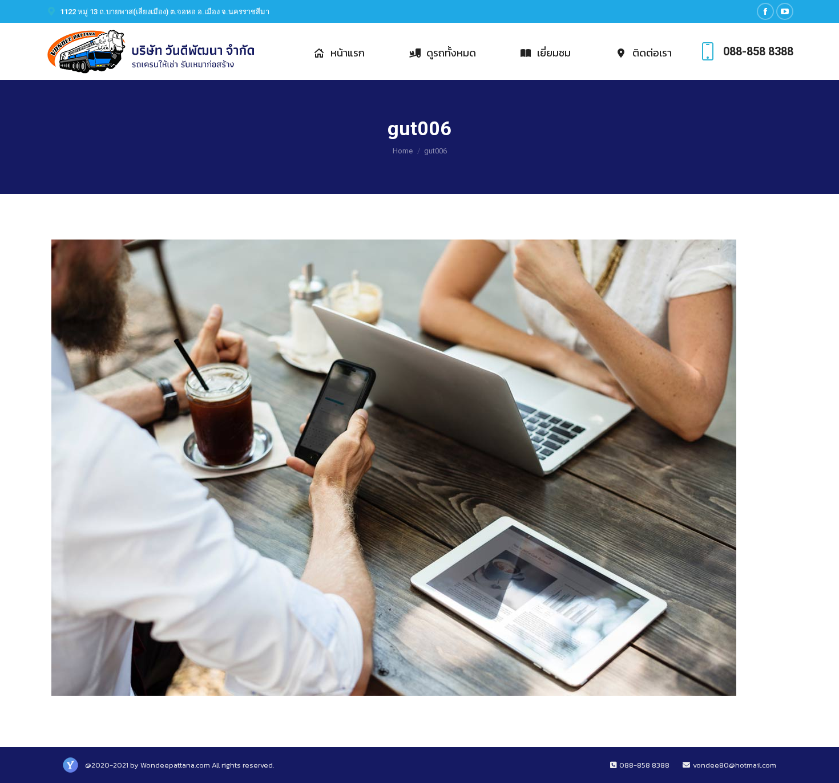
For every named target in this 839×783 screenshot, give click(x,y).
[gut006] (419, 468)
